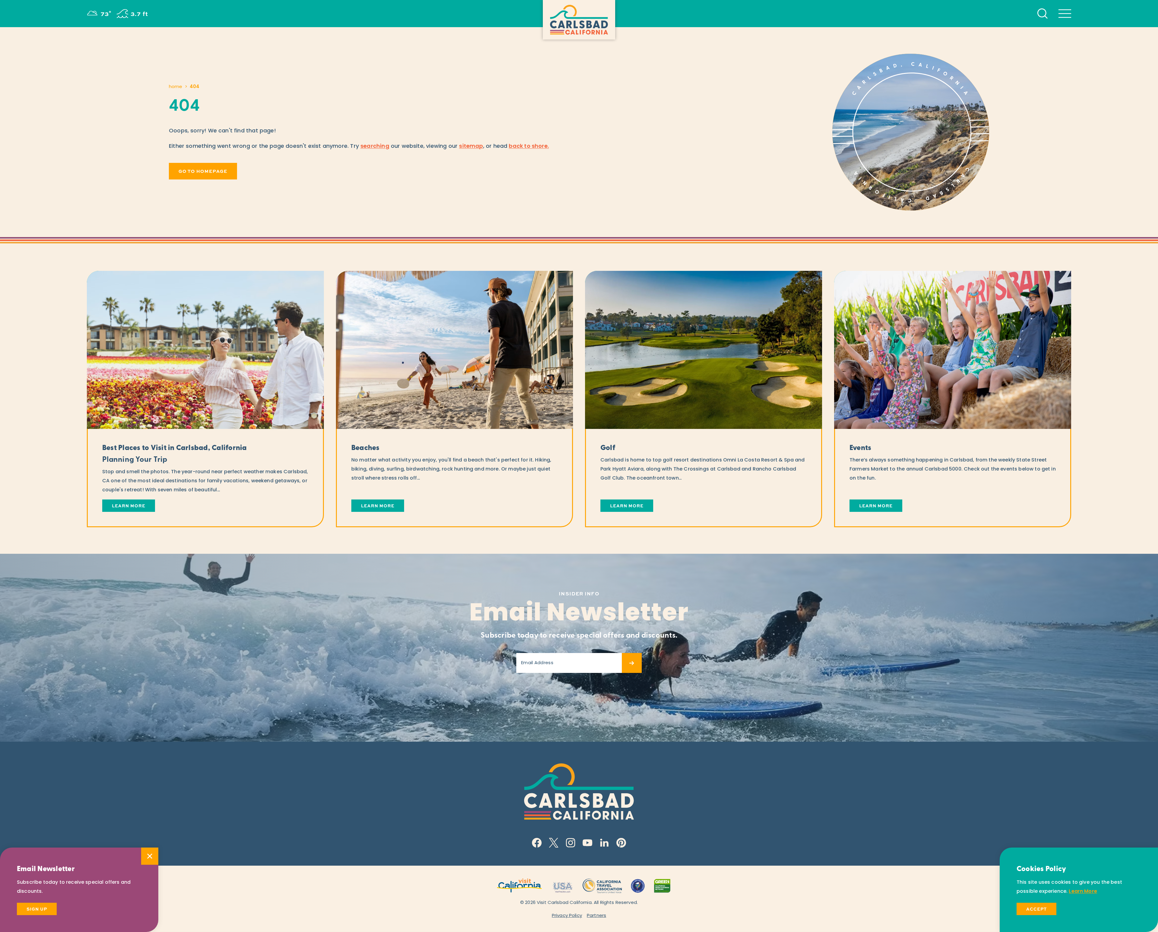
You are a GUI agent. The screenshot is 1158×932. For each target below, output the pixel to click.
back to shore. (529, 146)
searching (374, 146)
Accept (1036, 909)
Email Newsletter (579, 614)
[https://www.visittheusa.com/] (562, 885)
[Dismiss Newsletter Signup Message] (149, 856)
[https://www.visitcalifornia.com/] (519, 885)
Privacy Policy (567, 916)
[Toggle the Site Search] (1042, 13)
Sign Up (37, 909)
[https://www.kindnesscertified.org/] (637, 885)
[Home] (579, 20)
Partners (596, 916)
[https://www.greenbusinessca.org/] (662, 885)
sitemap (471, 146)
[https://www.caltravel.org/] (602, 885)
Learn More (1083, 891)
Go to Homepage (203, 171)
